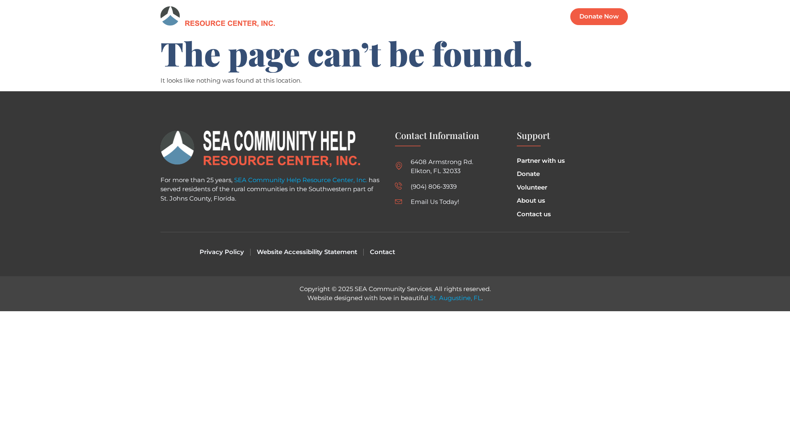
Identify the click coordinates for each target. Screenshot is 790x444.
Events (430, 16)
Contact (539, 16)
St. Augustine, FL (455, 298)
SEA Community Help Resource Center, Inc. (300, 180)
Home (397, 16)
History (503, 16)
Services (466, 16)
